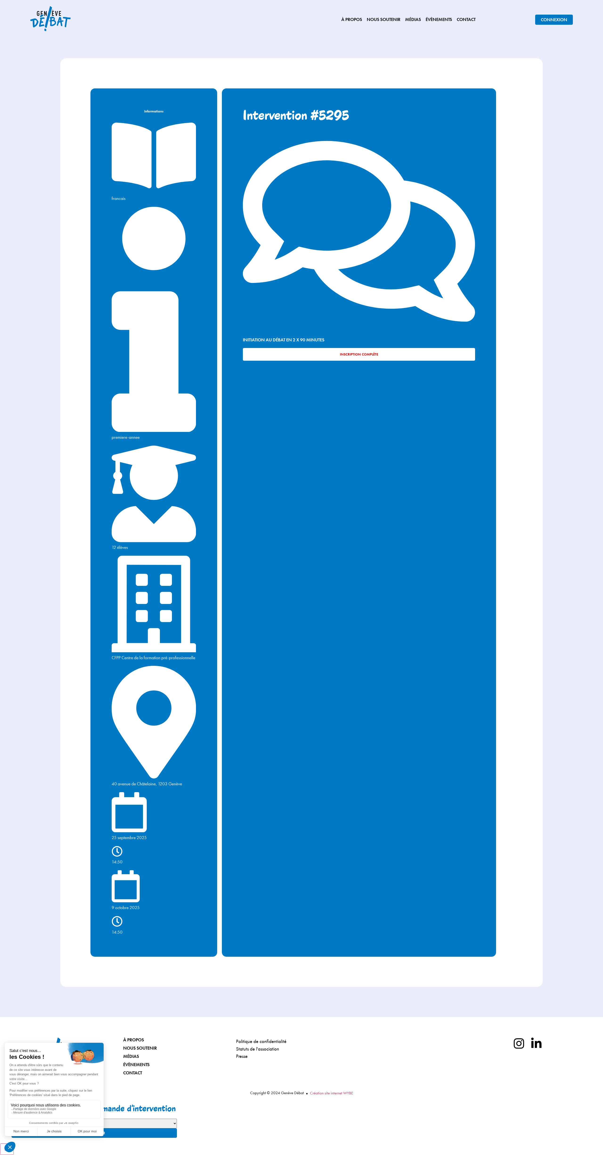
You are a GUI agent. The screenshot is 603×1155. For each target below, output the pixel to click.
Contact (466, 19)
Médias (413, 19)
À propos (351, 19)
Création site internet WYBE (331, 1093)
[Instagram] (519, 1043)
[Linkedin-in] (536, 1043)
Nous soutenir (383, 19)
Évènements (439, 19)
